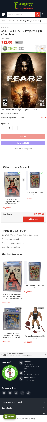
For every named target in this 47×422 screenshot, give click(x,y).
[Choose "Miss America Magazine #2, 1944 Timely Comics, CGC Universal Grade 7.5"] (19, 173)
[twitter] (16, 393)
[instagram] (22, 393)
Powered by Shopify (29, 418)
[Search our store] (37, 14)
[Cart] (43, 14)
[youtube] (10, 393)
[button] (3, 14)
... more (43, 117)
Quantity (5, 123)
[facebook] (4, 393)
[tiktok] (28, 393)
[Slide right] (45, 355)
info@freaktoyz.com (31, 374)
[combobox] (22, 14)
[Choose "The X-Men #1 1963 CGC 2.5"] (42, 173)
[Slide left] (1, 355)
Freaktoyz (20, 418)
